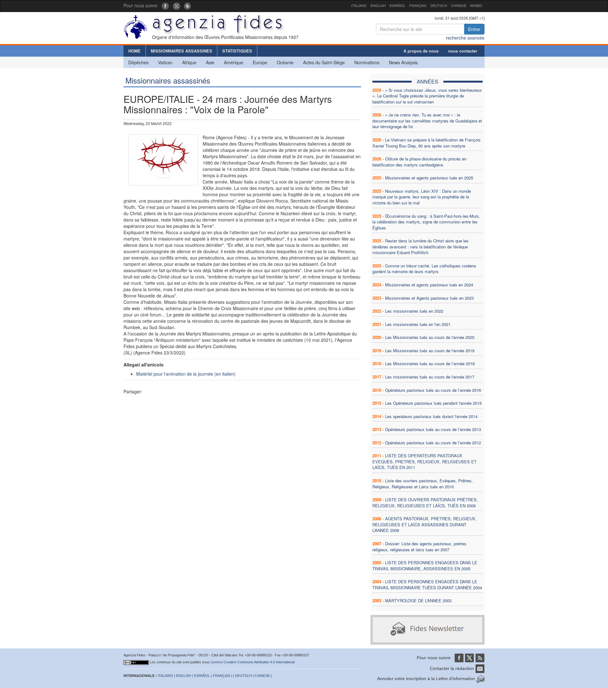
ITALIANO (359, 5)
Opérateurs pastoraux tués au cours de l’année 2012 (433, 443)
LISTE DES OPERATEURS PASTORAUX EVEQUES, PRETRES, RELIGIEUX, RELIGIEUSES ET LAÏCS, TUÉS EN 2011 (424, 461)
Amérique (233, 62)
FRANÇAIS (418, 5)
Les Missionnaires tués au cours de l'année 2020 (429, 337)
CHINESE (458, 5)
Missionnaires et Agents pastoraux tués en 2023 (429, 298)
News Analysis (403, 62)
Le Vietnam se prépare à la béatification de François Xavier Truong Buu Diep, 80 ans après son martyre (426, 143)
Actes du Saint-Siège (324, 62)
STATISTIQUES (237, 51)
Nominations (366, 62)
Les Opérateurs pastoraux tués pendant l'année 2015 (433, 403)
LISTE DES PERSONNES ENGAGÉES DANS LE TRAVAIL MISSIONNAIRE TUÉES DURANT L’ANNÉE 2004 (427, 585)
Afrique (189, 62)
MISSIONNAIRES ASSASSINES (181, 51)
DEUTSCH (438, 5)
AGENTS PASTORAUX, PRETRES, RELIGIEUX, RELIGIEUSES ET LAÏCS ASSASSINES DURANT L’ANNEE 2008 (424, 524)
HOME (134, 51)
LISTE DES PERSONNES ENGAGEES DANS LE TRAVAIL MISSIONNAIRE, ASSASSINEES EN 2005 (424, 566)
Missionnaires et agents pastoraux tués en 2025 (429, 178)
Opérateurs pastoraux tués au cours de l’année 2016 (433, 390)
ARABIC (476, 5)
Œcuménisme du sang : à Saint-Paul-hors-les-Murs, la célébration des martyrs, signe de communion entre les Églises (426, 222)
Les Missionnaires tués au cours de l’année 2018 (430, 363)
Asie (210, 62)
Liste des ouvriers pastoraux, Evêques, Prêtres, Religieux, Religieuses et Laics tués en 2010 (422, 484)
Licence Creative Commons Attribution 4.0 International (252, 662)
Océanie (285, 62)
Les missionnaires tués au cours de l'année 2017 (429, 377)
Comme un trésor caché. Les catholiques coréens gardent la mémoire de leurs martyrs (424, 269)
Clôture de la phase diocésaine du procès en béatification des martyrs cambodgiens (419, 162)
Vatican (165, 62)
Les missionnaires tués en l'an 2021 (418, 324)
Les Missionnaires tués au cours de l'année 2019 (429, 350)
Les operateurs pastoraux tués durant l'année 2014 (431, 416)
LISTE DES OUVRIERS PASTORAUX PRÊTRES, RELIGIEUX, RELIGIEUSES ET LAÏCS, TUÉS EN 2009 (425, 503)
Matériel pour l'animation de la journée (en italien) (186, 374)
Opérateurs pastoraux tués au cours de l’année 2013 (433, 429)
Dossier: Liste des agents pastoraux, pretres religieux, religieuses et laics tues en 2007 (419, 547)
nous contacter (462, 51)
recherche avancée (465, 37)
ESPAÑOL (397, 5)
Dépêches (138, 62)
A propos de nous (421, 51)
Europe (260, 62)
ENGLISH (378, 5)
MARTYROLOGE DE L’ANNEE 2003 (418, 600)
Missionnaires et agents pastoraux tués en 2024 (429, 285)
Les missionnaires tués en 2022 (414, 311)
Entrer (474, 29)
